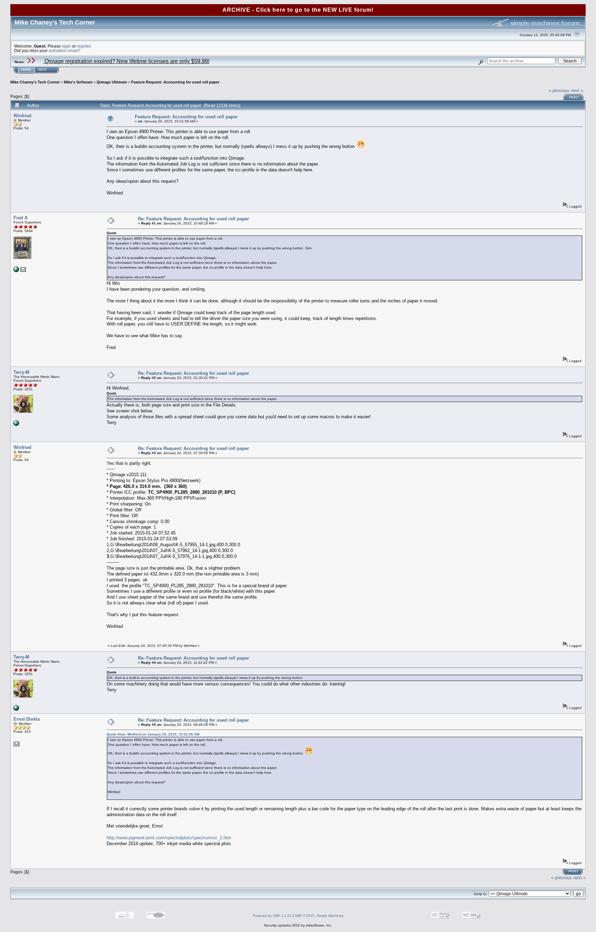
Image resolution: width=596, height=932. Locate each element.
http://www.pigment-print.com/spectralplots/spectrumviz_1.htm (169, 837)
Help (42, 69)
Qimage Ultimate (112, 82)
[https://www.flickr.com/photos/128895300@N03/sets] (16, 271)
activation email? (64, 50)
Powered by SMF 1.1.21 (272, 916)
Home (26, 69)
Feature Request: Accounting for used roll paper (175, 82)
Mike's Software (78, 82)
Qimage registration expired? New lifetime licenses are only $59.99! (126, 61)
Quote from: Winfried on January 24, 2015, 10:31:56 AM (153, 734)
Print (574, 97)
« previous (559, 90)
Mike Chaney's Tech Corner (35, 82)
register (84, 46)
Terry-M (21, 372)
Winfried (22, 115)
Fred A (20, 217)
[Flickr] (16, 425)
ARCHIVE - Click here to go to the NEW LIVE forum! (298, 10)
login (66, 46)
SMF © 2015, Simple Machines (319, 916)
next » (577, 90)
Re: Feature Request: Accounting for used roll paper (193, 218)
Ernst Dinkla (26, 719)
